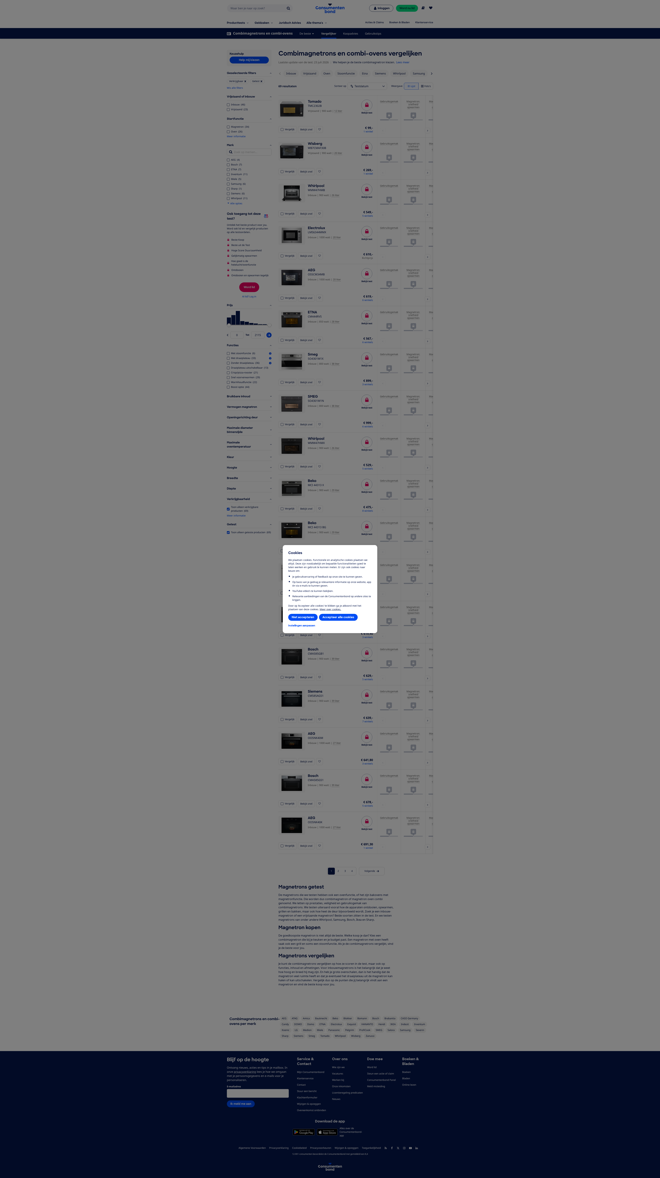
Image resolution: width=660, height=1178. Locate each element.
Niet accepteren (303, 617)
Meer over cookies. (330, 609)
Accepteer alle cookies (338, 617)
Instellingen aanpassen (301, 625)
